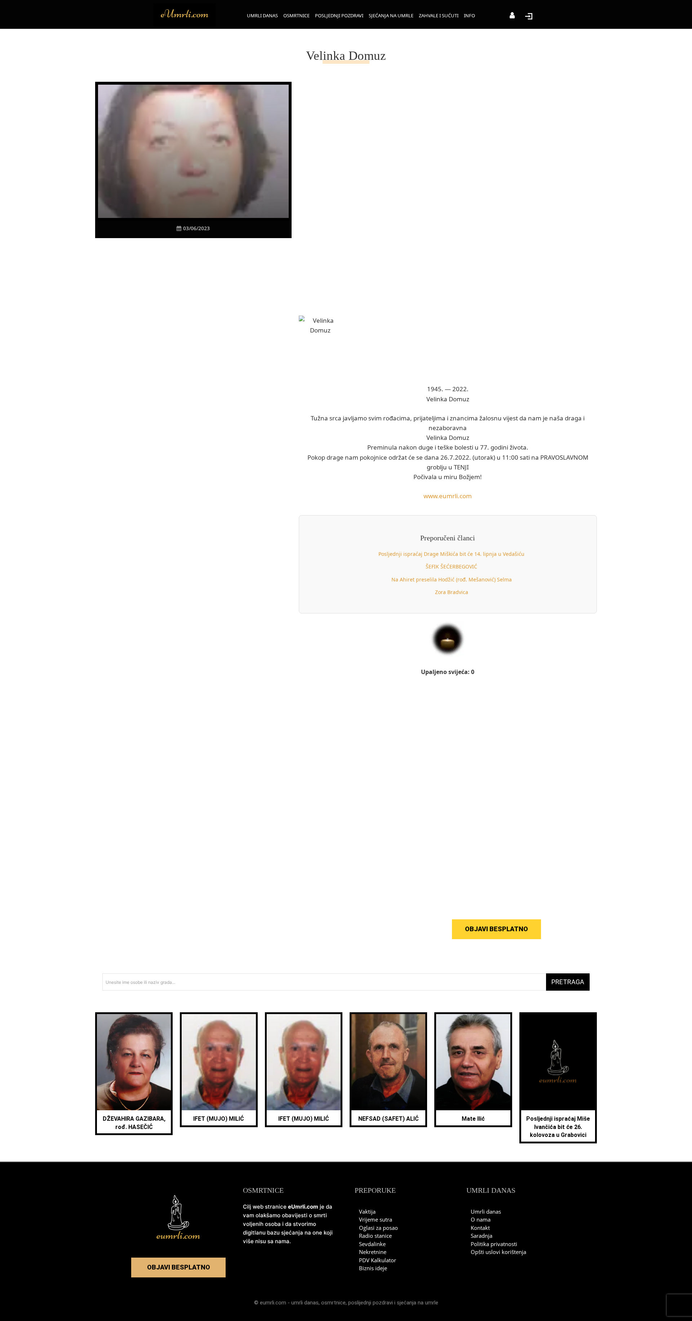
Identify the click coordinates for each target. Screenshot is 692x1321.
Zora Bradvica (451, 592)
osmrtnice (333, 1302)
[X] (168, 252)
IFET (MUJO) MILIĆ (218, 1118)
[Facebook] (152, 252)
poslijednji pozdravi (370, 1302)
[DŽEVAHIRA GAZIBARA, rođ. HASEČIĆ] (134, 1062)
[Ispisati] (218, 252)
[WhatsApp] (201, 252)
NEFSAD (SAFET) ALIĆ (388, 1118)
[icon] (512, 16)
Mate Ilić (473, 1118)
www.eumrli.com (447, 496)
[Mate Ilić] (473, 1062)
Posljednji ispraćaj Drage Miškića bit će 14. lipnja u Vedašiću (451, 553)
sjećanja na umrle (417, 1302)
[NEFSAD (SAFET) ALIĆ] (388, 1062)
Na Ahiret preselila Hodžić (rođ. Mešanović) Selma (451, 579)
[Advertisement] (193, 379)
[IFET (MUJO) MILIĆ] (219, 1062)
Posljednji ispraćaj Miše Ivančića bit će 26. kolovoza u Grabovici (558, 1126)
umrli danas (305, 1302)
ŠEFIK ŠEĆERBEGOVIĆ (451, 566)
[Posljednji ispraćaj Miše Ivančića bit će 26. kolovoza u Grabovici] (558, 1062)
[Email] (234, 252)
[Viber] (185, 252)
